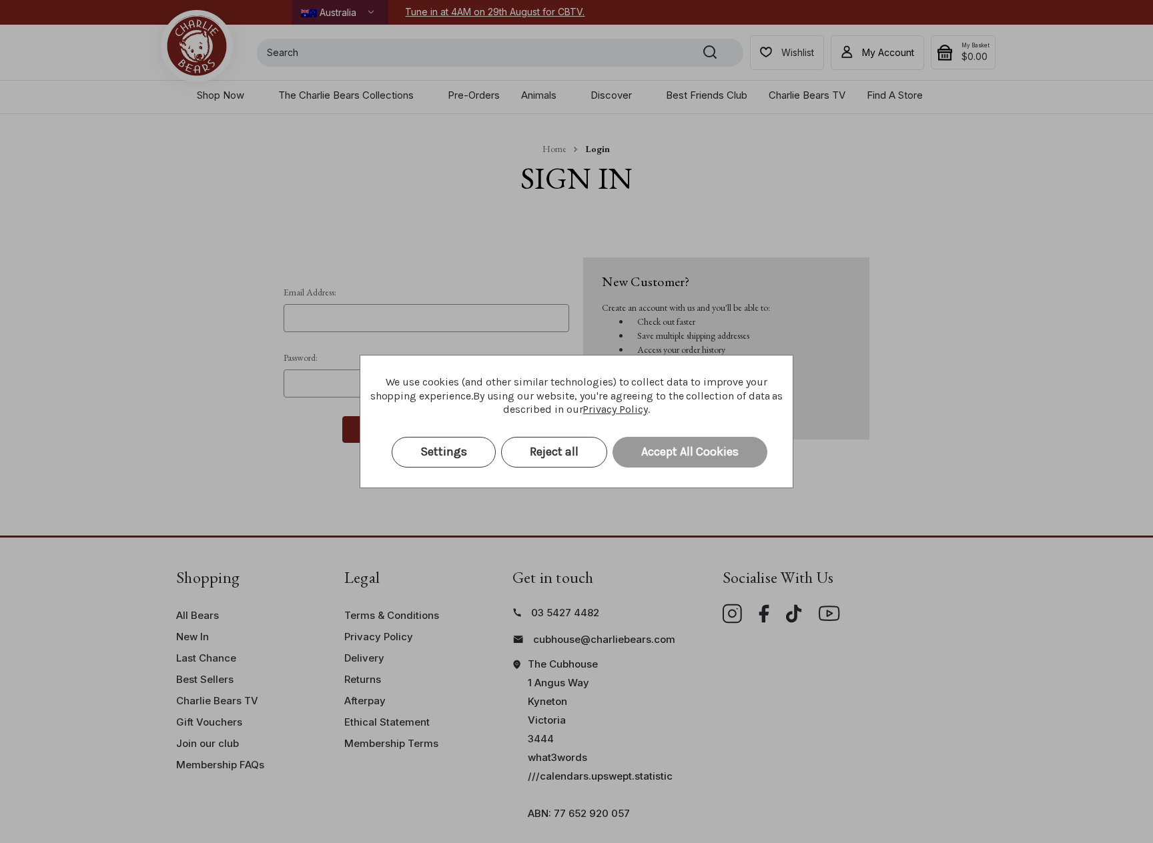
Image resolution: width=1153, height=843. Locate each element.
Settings (443, 451)
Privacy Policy (615, 409)
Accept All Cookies (690, 451)
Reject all (554, 451)
